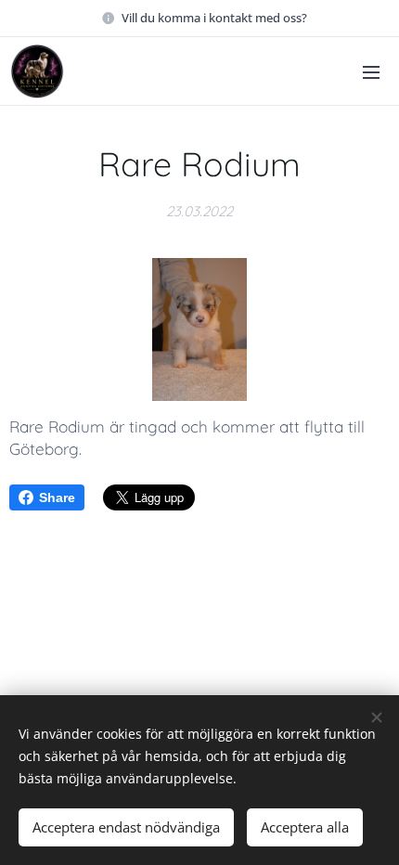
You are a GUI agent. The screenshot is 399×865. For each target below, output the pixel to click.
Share (57, 497)
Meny (371, 71)
